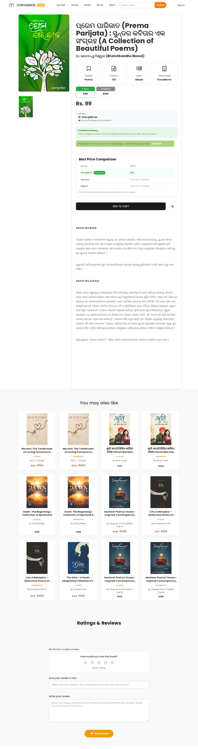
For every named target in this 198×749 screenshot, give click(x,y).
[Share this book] (172, 206)
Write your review (59, 696)
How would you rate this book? (99, 656)
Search (161, 5)
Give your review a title (62, 678)
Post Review (101, 733)
